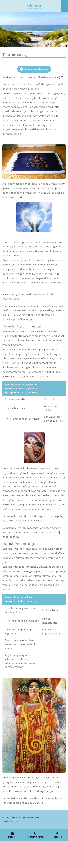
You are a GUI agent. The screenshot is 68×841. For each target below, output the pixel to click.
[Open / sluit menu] (64, 6)
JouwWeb (16, 821)
